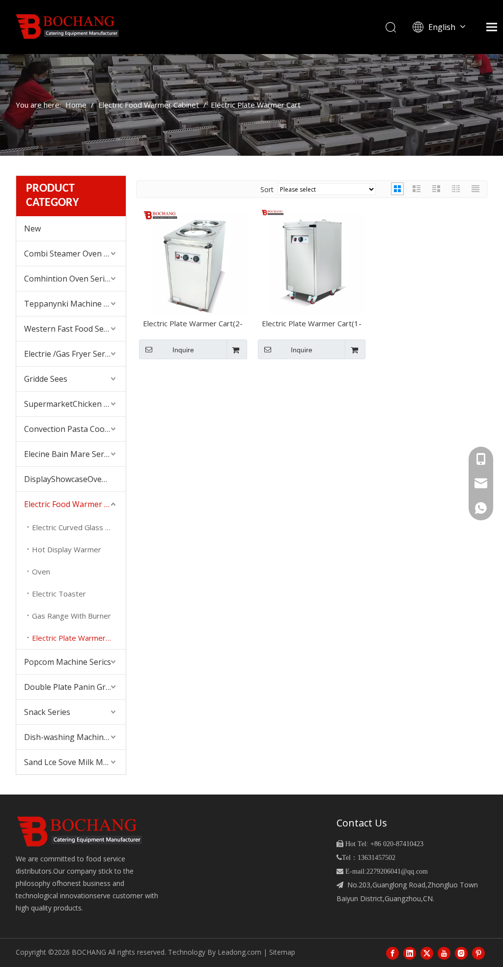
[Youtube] (444, 953)
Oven (41, 571)
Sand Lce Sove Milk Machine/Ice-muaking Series (75, 762)
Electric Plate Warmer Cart (77, 638)
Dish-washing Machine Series (75, 737)
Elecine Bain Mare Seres (68, 454)
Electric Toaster (59, 593)
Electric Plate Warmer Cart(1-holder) (312, 324)
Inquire (183, 350)
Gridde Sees (45, 378)
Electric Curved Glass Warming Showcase (79, 527)
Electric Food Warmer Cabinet (75, 504)
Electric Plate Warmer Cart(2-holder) (193, 324)
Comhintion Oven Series (68, 278)
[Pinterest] (478, 953)
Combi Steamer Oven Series (75, 253)
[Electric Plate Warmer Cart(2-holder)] (193, 259)
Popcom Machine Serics (67, 661)
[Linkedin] (409, 953)
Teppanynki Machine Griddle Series (75, 303)
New (32, 228)
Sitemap (282, 952)
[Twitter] (426, 953)
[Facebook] (392, 953)
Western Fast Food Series (70, 328)
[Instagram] (461, 953)
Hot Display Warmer (66, 549)
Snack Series (47, 712)
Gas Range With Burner (71, 616)
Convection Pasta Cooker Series (75, 429)
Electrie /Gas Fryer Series (69, 353)
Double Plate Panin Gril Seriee (75, 687)
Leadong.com (239, 952)
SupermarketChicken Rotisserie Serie (75, 403)
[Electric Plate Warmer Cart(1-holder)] (312, 259)
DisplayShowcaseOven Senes (75, 479)
